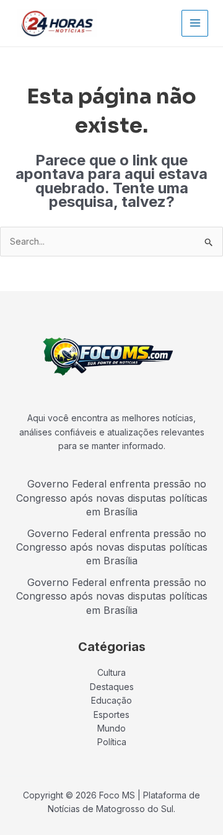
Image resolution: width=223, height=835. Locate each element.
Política (111, 742)
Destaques (112, 686)
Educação (111, 700)
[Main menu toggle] (194, 23)
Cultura (111, 672)
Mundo (111, 728)
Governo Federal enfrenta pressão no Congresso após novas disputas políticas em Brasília (112, 498)
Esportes (111, 714)
